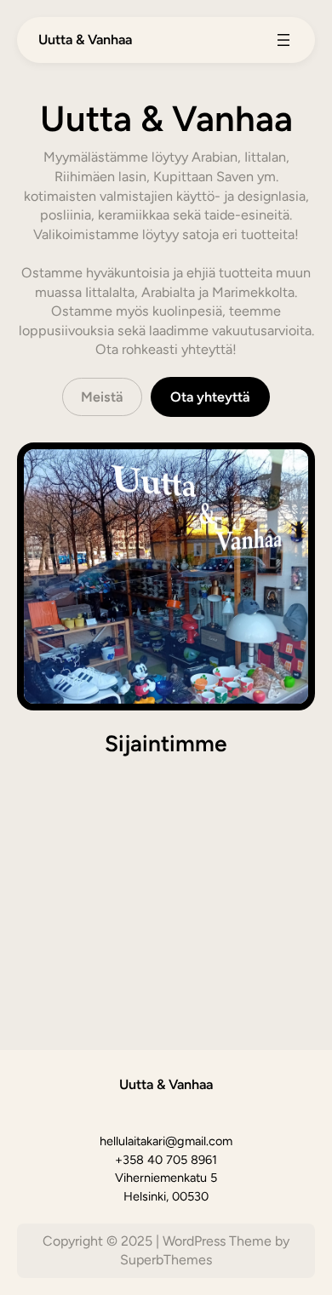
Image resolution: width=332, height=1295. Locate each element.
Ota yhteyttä (209, 397)
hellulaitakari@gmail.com (166, 1141)
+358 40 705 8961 (166, 1159)
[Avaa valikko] (283, 40)
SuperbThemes (166, 1260)
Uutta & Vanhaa (85, 39)
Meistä (102, 397)
